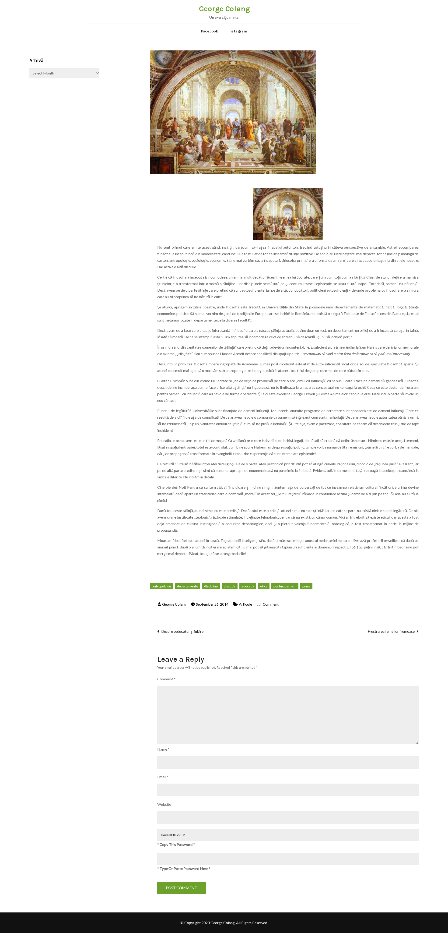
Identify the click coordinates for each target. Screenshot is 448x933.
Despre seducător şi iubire (182, 631)
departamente (187, 586)
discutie (229, 586)
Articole (245, 604)
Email (162, 776)
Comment (271, 604)
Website (164, 804)
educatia (248, 586)
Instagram (237, 31)
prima (306, 586)
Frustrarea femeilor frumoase (391, 631)
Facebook (209, 31)
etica (263, 586)
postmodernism (284, 586)
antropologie (161, 586)
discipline (211, 586)
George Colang (224, 8)
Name (163, 749)
